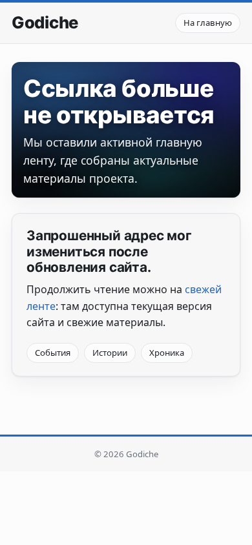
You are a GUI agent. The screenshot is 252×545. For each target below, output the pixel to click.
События (52, 352)
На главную (208, 22)
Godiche (45, 22)
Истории (109, 352)
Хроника (166, 352)
